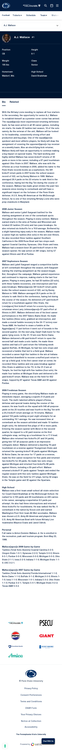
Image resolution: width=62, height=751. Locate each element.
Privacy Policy (31, 689)
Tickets (16, 15)
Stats (54, 15)
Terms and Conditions (31, 702)
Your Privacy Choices (31, 715)
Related (14, 102)
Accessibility (31, 727)
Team (43, 15)
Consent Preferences (31, 695)
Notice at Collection (31, 721)
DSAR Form (31, 708)
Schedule (31, 15)
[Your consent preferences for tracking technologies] (5, 746)
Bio (4, 102)
